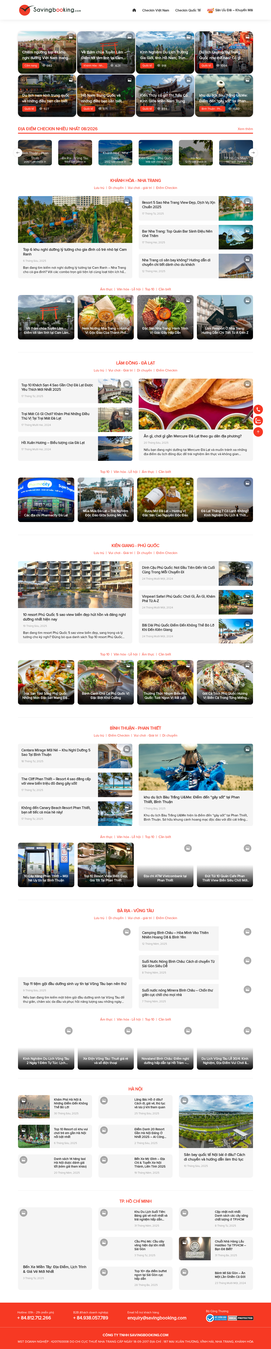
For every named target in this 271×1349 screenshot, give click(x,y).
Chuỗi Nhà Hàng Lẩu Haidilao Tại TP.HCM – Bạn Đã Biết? (230, 1245)
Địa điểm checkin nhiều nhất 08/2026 (58, 129)
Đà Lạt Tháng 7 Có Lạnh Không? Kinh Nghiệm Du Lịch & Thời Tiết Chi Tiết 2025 (225, 513)
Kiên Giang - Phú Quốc (135, 545)
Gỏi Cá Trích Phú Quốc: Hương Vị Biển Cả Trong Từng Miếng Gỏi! (224, 695)
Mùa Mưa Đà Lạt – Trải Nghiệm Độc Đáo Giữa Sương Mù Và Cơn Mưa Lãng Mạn (105, 513)
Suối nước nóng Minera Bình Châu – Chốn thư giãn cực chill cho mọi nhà (177, 992)
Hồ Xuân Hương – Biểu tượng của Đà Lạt (53, 442)
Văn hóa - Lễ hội (129, 289)
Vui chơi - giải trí (140, 188)
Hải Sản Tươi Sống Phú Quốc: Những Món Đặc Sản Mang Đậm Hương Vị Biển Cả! (46, 695)
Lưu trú (99, 188)
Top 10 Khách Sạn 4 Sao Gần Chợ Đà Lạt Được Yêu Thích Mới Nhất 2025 (57, 387)
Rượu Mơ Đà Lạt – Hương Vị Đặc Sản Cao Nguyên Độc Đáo (165, 513)
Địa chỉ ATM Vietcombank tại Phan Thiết (165, 878)
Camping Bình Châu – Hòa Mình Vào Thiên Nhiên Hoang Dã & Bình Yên (175, 935)
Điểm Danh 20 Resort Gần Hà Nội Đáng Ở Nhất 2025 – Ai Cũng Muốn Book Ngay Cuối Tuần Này (150, 1133)
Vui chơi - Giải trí (120, 370)
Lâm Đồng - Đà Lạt (135, 363)
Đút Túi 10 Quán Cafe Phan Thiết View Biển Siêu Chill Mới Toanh (224, 878)
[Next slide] (253, 152)
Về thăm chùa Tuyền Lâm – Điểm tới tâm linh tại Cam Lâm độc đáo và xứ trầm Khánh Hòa (46, 330)
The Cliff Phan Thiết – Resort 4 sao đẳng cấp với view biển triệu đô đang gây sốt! (56, 781)
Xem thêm (245, 129)
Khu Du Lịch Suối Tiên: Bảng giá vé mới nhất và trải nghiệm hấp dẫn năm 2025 (150, 1215)
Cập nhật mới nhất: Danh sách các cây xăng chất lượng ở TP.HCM (231, 1215)
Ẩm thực (106, 289)
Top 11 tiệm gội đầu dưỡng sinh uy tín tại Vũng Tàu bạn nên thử (74, 983)
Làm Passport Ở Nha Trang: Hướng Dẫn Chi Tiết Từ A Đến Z (225, 330)
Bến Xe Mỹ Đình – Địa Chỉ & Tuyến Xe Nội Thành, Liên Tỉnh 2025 (150, 1162)
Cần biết (165, 289)
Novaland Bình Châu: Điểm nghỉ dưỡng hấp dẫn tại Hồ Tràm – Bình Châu (165, 1061)
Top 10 (149, 289)
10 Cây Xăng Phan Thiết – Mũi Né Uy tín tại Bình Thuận (46, 878)
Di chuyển (116, 188)
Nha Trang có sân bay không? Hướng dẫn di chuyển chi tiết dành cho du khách (176, 262)
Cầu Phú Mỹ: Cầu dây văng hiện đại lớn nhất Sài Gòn (149, 1245)
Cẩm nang (31, 65)
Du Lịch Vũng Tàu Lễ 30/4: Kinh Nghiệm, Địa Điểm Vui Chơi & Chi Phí (225, 1061)
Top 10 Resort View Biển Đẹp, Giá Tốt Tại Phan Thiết (106, 878)
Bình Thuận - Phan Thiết (213, 109)
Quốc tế (147, 65)
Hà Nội (135, 1089)
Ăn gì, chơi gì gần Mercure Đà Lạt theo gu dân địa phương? (193, 436)
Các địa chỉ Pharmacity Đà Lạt (46, 515)
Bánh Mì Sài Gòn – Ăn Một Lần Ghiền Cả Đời (230, 1275)
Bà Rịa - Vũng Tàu (135, 910)
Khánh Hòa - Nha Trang (95, 65)
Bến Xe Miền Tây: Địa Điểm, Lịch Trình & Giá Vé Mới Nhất (54, 1269)
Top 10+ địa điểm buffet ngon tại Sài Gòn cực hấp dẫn (150, 1275)
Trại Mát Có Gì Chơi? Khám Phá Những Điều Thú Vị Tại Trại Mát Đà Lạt (55, 416)
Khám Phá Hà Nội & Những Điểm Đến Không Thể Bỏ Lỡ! (71, 1103)
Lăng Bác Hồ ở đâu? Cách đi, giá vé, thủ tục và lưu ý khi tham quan (149, 1103)
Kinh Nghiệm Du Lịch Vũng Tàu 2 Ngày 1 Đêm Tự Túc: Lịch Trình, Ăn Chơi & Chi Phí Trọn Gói (46, 1061)
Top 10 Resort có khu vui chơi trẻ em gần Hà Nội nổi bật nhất (71, 1133)
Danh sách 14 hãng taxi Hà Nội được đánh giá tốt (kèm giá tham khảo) (70, 1162)
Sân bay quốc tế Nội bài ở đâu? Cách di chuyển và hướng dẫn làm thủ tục (214, 1157)
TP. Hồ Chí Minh (135, 1201)
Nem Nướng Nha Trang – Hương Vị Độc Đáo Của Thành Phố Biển (105, 330)
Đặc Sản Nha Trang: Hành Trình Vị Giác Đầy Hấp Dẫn (165, 330)
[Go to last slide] (18, 152)
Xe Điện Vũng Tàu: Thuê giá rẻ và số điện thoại (105, 1061)
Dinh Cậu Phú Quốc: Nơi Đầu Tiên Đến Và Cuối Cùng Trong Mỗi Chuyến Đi (178, 569)
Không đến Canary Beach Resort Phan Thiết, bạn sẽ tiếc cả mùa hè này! (56, 810)
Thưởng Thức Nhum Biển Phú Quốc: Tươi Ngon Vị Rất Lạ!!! (165, 695)
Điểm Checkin (166, 188)
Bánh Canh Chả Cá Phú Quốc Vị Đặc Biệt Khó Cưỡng (105, 695)
